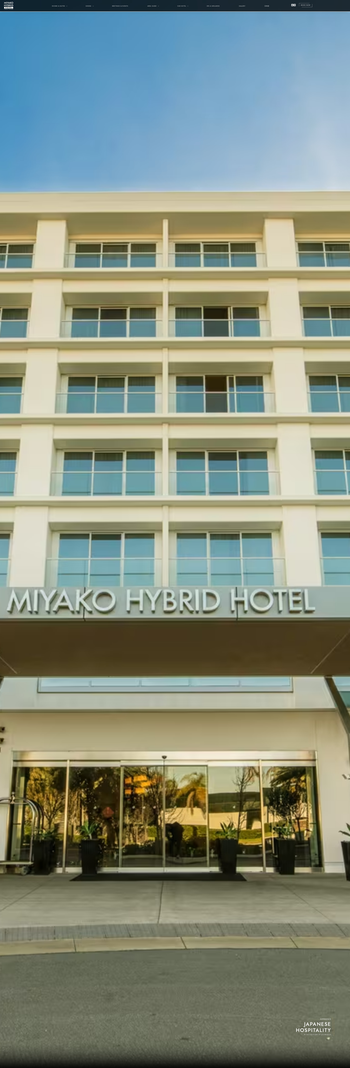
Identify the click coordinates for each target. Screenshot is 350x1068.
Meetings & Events (120, 6)
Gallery (242, 6)
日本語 (267, 6)
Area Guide (152, 6)
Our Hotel (181, 6)
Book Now (305, 5)
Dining (88, 6)
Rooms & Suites (58, 6)
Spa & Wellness (213, 6)
